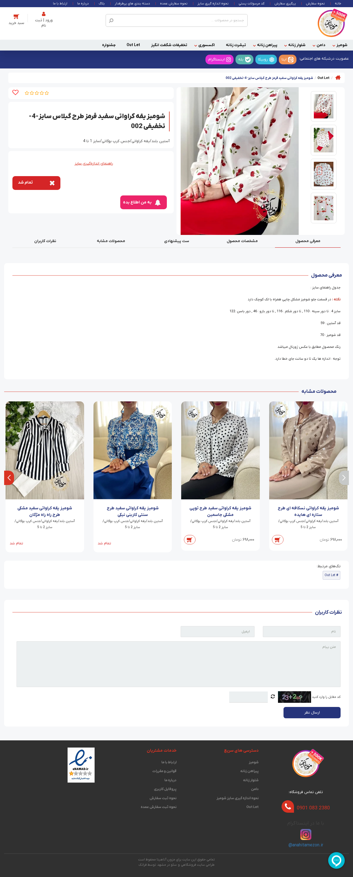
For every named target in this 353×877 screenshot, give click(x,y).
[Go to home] (338, 77)
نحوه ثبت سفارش (162, 798)
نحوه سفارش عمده (174, 3)
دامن (321, 45)
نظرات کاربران (45, 241)
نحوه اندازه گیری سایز (213, 3)
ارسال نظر (312, 712)
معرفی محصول (307, 241)
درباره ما (83, 3)
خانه (338, 3)
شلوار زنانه (297, 45)
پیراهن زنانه (267, 45)
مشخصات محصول (242, 241)
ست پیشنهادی (176, 241)
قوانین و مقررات (164, 771)
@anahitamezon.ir (305, 845)
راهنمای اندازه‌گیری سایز (94, 163)
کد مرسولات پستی (251, 3)
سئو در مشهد (167, 865)
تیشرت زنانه (236, 45)
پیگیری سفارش (285, 3)
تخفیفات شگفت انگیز (169, 45)
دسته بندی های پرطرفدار (132, 3)
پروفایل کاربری (165, 789)
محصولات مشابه (111, 241)
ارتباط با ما (60, 3)
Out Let (133, 45)
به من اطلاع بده (137, 202)
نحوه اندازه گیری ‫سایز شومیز (237, 798)
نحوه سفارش (315, 3)
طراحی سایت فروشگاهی (198, 865)
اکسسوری (206, 45)
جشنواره (109, 45)
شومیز (341, 45)
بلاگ (102, 3)
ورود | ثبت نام (44, 23)
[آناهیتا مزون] (331, 23)
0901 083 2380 (313, 808)
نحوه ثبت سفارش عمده (158, 807)
